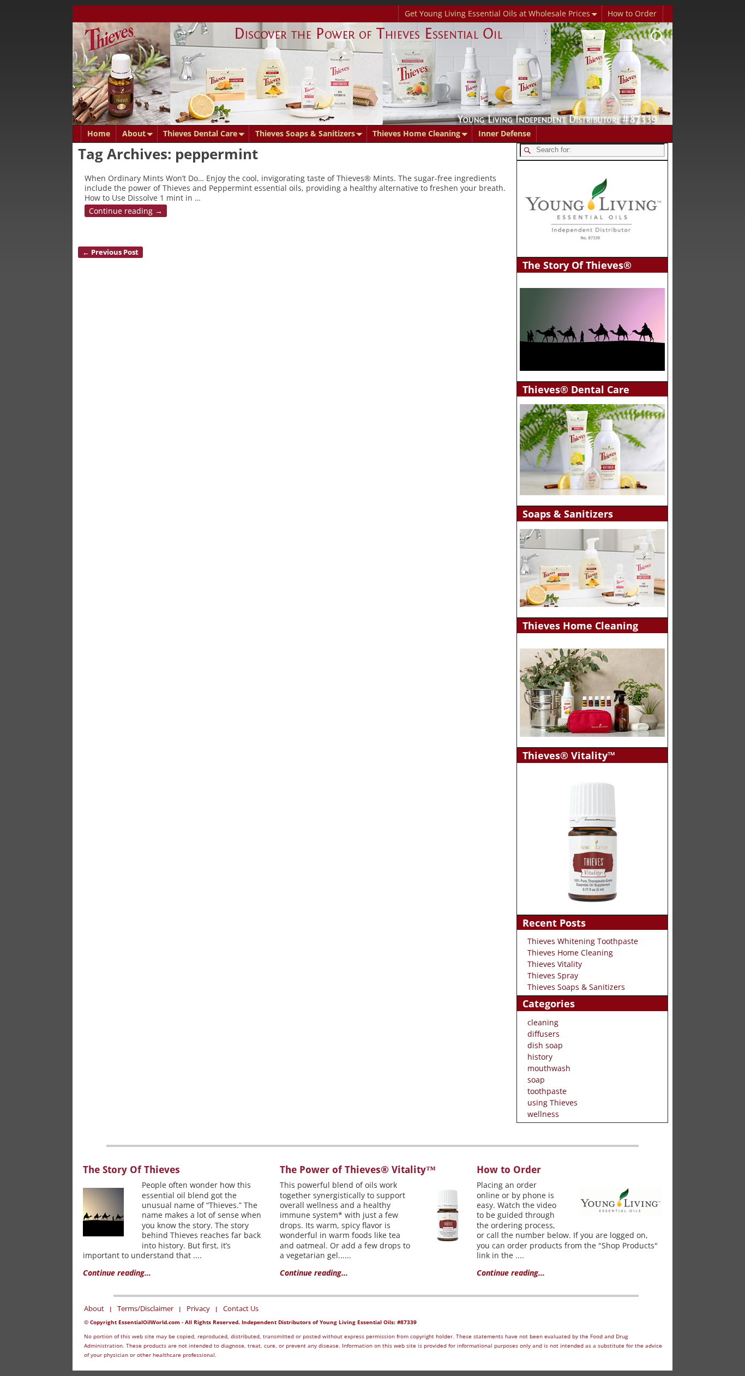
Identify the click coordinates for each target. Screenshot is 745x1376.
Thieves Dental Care (200, 133)
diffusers (543, 1034)
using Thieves (552, 1102)
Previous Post (110, 252)
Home (98, 133)
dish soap (545, 1045)
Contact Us (241, 1308)
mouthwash (548, 1068)
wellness (543, 1114)
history (539, 1056)
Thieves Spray (552, 975)
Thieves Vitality (554, 964)
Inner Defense (504, 133)
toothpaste (547, 1091)
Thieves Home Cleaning (416, 133)
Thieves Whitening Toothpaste (582, 941)
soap (536, 1079)
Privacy (198, 1308)
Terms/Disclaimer (145, 1308)
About (134, 133)
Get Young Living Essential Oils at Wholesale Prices (497, 13)
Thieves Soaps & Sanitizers (305, 133)
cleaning (542, 1022)
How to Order (632, 13)
